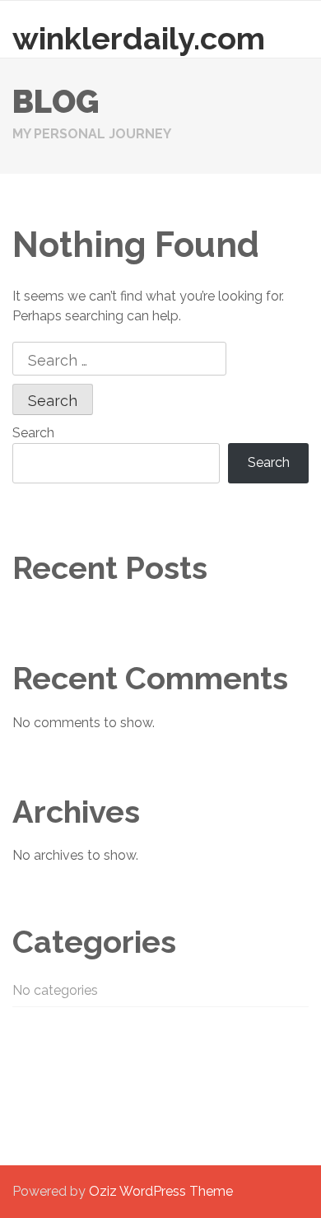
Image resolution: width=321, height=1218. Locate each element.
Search (33, 433)
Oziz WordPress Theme (161, 1191)
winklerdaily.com (138, 38)
